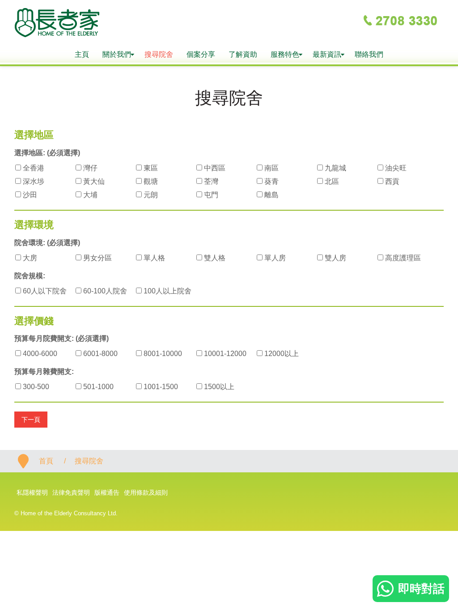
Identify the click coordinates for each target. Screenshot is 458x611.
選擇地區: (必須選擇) (47, 153)
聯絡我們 (369, 54)
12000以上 (281, 353)
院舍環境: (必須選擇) (47, 242)
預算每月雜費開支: (44, 371)
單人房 (274, 258)
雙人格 (213, 258)
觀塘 (150, 181)
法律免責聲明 (71, 492)
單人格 (153, 258)
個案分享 (201, 54)
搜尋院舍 (158, 54)
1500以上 (218, 386)
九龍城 (334, 168)
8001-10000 (162, 353)
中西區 (213, 168)
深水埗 (32, 181)
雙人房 (334, 258)
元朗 (150, 195)
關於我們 (116, 54)
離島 (271, 195)
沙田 (29, 195)
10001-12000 (224, 353)
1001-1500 (160, 386)
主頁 (82, 54)
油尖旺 (395, 168)
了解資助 (243, 54)
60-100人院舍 (104, 291)
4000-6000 (39, 353)
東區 (150, 168)
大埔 (89, 195)
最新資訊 (327, 54)
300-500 (35, 386)
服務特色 (285, 54)
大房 (29, 258)
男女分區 (96, 258)
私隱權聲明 (32, 492)
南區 (271, 168)
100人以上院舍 (166, 291)
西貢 (391, 181)
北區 (331, 181)
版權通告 (106, 492)
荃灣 (210, 181)
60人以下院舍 (44, 291)
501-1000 (97, 386)
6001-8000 (99, 353)
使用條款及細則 (146, 492)
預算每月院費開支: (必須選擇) (61, 338)
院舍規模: (29, 276)
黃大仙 (93, 181)
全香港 (32, 168)
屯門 (210, 195)
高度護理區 (402, 258)
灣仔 (89, 168)
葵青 (271, 181)
